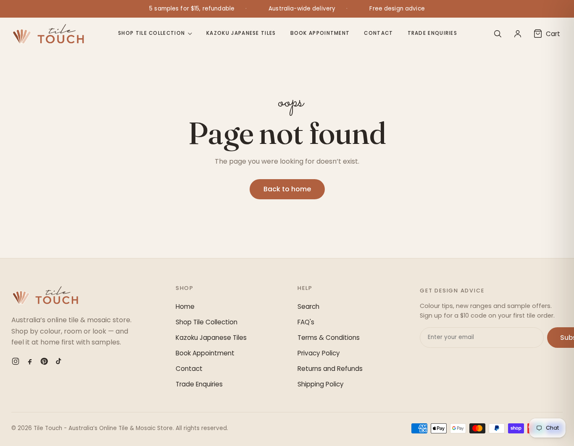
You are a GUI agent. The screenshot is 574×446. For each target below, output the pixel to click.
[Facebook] (30, 361)
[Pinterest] (44, 361)
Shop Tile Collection (151, 33)
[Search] (497, 34)
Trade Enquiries (433, 33)
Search (308, 306)
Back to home (287, 189)
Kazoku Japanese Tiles (241, 33)
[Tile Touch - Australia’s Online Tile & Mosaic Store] (48, 33)
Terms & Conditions (329, 337)
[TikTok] (58, 361)
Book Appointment (320, 33)
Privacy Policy (319, 353)
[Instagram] (15, 361)
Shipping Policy (321, 384)
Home (185, 306)
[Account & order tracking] (517, 33)
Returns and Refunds (330, 368)
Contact (378, 33)
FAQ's (306, 322)
